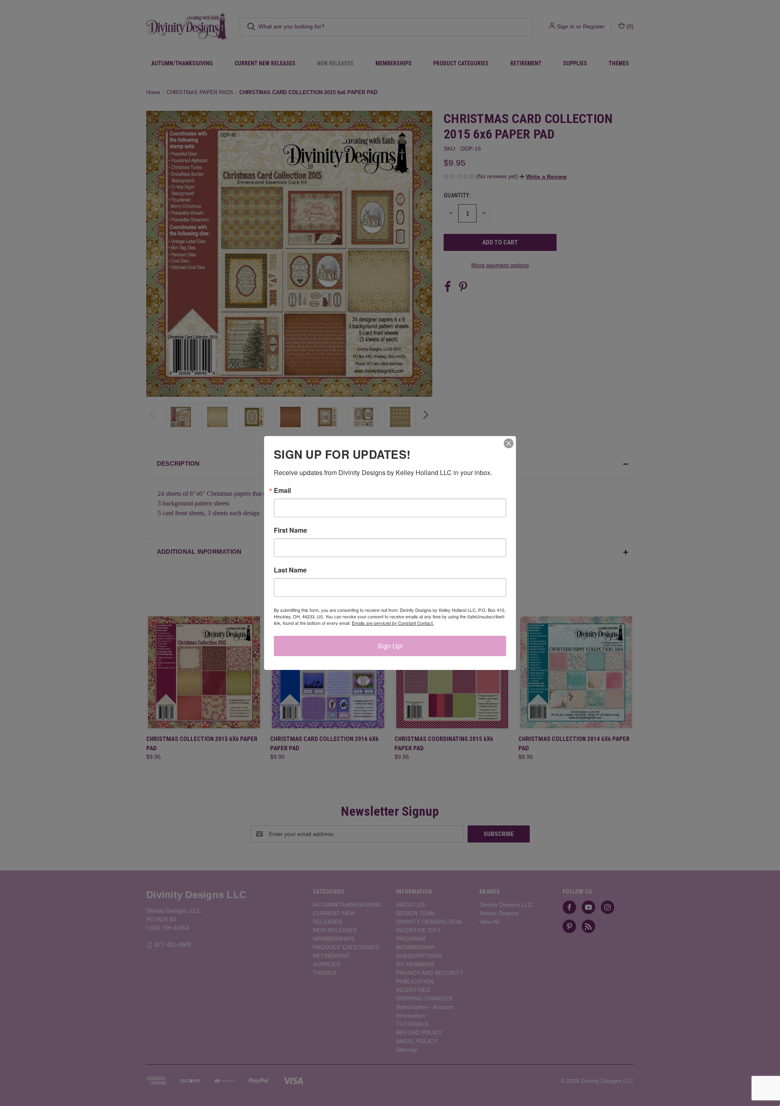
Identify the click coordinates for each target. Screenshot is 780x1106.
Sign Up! (390, 645)
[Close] (509, 443)
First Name (290, 530)
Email (282, 490)
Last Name (290, 570)
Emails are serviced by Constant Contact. (393, 623)
